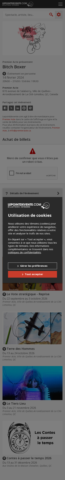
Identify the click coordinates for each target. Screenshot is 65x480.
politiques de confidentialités (24, 252)
